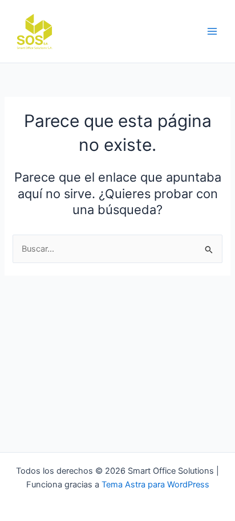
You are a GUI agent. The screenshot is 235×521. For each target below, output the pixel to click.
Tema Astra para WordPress (155, 484)
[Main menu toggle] (212, 31)
